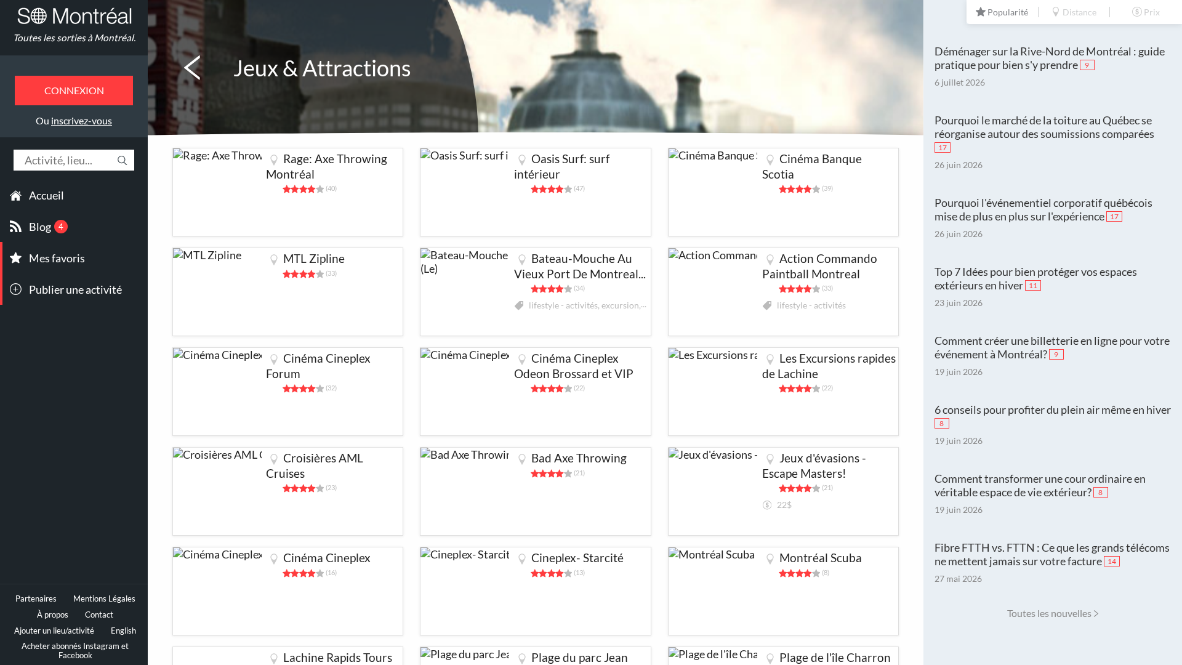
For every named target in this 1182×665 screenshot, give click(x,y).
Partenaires (36, 598)
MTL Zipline (314, 258)
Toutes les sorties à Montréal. (74, 37)
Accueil (46, 195)
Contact (99, 614)
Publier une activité (75, 289)
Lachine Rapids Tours (337, 657)
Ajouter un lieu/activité (54, 630)
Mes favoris (57, 258)
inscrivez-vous (81, 120)
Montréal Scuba (820, 557)
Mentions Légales (104, 598)
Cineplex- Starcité (577, 557)
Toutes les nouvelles (1049, 613)
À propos (52, 614)
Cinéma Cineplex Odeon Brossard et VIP (573, 366)
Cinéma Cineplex (327, 557)
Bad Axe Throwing (579, 458)
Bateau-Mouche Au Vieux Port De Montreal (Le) (576, 273)
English (123, 630)
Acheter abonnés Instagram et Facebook (75, 651)
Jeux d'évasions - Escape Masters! (814, 465)
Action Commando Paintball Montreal (819, 266)
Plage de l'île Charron (835, 657)
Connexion (74, 90)
